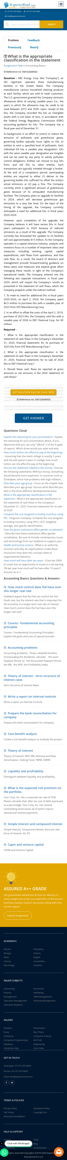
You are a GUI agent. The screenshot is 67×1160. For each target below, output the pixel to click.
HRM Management (43, 996)
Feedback (34, 40)
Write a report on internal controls (32, 696)
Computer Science (42, 1036)
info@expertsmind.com (16, 16)
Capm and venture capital (26, 844)
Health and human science (18, 545)
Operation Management (15, 1000)
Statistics (38, 965)
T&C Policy (9, 1112)
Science (37, 953)
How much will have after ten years (23, 560)
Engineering (39, 1044)
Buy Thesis (39, 1032)
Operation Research (13, 1004)
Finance (7, 992)
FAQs (36, 1139)
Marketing (38, 992)
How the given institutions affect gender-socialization (33, 529)
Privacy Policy (10, 1108)
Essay (6, 1032)
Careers (7, 1139)
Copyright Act (40, 1112)
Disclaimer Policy (42, 1108)
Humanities (39, 961)
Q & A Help (39, 1048)
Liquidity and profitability (25, 771)
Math (6, 957)
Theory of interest (20, 750)
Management (10, 996)
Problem (13, 40)
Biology (7, 953)
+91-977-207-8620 (14, 11)
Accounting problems (23, 647)
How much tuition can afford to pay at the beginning (33, 452)
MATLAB (38, 1040)
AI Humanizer (40, 1147)
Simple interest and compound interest (35, 824)
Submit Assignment (17, 915)
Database (8, 1044)
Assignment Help (13, 65)
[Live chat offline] (59, 1152)
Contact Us (9, 1147)
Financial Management (44, 1000)
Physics (7, 949)
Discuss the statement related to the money (28, 467)
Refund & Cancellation (14, 1116)
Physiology (9, 965)
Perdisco (8, 1028)
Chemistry (38, 949)
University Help (11, 1048)
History (7, 961)
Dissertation (39, 1028)
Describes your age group (18, 483)
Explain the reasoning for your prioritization (28, 436)
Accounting (9, 988)
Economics (39, 988)
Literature (8, 1036)
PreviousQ (14, 47)
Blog (36, 1143)
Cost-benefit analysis (22, 734)
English (37, 957)
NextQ (34, 47)
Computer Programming (15, 1040)
